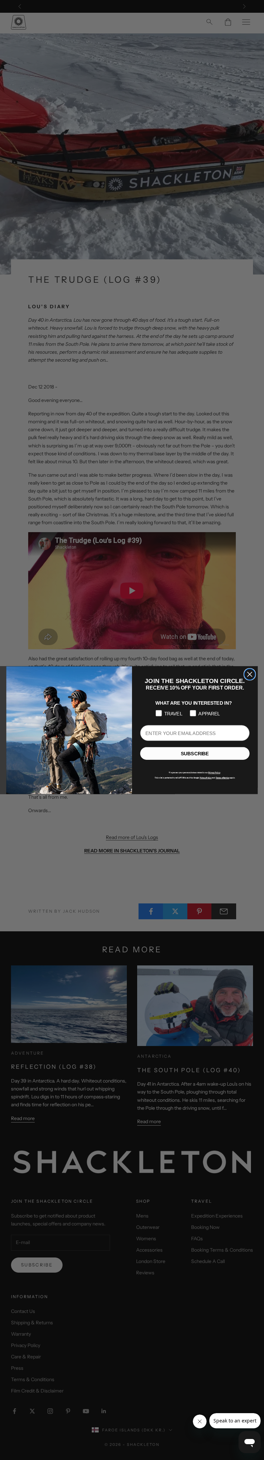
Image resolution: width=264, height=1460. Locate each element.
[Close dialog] (249, 674)
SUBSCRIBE (195, 753)
